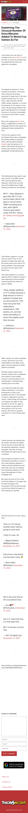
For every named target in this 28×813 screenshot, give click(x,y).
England (4, 144)
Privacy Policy (7, 787)
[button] (23, 1)
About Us (5, 777)
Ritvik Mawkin (16, 22)
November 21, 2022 (11, 546)
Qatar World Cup (18, 57)
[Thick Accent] (6, 1)
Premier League (10, 48)
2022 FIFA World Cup (8, 44)
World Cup (19, 121)
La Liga (8, 46)
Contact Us (6, 782)
